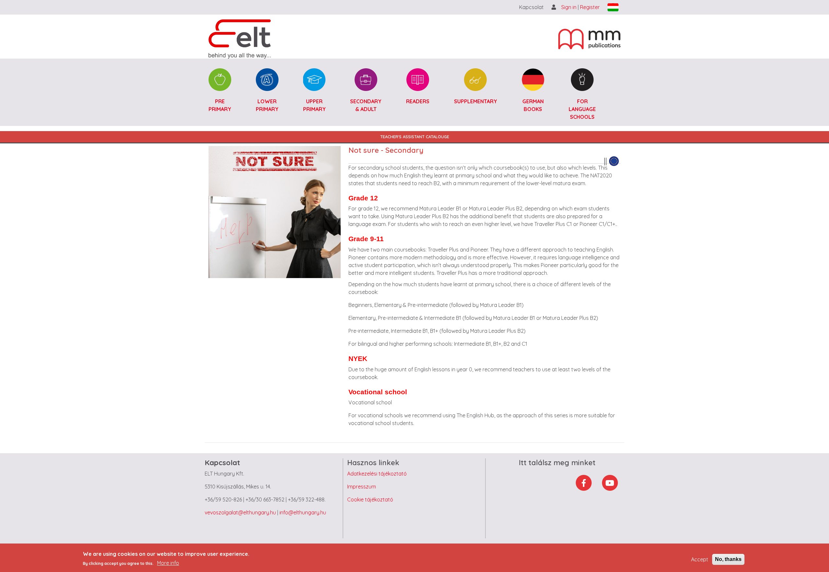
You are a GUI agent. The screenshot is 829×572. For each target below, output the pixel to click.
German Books (533, 105)
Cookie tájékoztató (370, 499)
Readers (417, 101)
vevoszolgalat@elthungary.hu (240, 512)
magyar (613, 7)
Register (590, 7)
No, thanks (728, 559)
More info (168, 563)
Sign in (569, 7)
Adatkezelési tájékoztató (377, 473)
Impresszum (361, 486)
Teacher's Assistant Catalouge (414, 136)
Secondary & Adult (365, 105)
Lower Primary (267, 105)
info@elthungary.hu (302, 512)
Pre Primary (220, 105)
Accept (699, 559)
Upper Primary (314, 105)
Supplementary (475, 101)
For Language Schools (582, 109)
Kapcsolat (531, 7)
